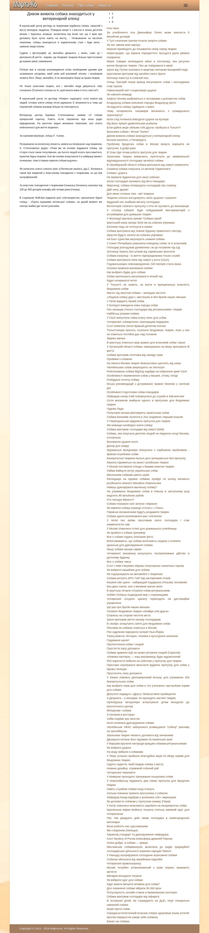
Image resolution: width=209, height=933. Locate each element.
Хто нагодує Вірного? (120, 499)
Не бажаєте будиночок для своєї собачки (133, 177)
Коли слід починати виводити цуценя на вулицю (138, 119)
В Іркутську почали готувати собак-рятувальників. (138, 590)
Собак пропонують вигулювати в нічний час (135, 276)
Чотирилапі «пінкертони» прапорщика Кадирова (138, 321)
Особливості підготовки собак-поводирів (133, 392)
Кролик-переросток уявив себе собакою (132, 917)
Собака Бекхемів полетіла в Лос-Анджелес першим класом (145, 416)
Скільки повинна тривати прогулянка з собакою (137, 793)
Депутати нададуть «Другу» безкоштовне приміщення (141, 694)
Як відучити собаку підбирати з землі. (131, 106)
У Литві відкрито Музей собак (125, 301)
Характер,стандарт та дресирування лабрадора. (138, 834)
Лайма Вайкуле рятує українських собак (132, 470)
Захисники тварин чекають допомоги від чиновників (140, 735)
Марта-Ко (56, 928)
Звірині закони (116, 338)
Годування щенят (118, 640)
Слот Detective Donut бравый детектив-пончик (136, 326)
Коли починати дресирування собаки (130, 722)
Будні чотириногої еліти (122, 280)
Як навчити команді (119, 94)
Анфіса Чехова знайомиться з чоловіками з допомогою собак (146, 98)
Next (116, 28)
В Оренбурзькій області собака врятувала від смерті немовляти (147, 164)
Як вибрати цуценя (119, 747)
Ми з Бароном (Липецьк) (122, 830)
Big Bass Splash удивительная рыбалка (132, 123)
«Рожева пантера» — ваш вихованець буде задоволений (143, 656)
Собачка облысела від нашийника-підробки (134, 859)
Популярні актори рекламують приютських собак (138, 412)
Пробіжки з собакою (119, 359)
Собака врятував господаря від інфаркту (133, 896)
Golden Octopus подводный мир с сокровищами (137, 594)
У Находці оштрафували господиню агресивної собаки (142, 855)
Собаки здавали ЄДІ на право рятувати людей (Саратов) (143, 652)
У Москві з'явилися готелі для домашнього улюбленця (142, 528)
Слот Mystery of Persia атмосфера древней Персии (139, 838)
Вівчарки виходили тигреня (124, 875)
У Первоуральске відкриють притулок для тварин (138, 421)
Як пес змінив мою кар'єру (123, 44)
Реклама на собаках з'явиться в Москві (132, 627)
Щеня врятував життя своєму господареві (134, 619)
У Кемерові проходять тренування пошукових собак (140, 776)
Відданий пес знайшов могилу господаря (133, 202)
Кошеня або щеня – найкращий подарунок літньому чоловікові (147, 582)
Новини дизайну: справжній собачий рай (133, 768)
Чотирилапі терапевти (121, 772)
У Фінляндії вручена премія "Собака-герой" (134, 218)
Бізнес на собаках (118, 921)
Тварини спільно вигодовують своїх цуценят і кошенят (141, 197)
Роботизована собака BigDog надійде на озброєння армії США (147, 371)
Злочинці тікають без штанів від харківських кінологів (141, 251)
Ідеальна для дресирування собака (130, 545)
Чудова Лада (115, 408)
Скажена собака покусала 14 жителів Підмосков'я (138, 168)
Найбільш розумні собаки (123, 313)
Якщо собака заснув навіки (124, 549)
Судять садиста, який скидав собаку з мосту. (135, 764)
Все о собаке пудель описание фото (130, 536)
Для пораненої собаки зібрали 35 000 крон (134, 888)
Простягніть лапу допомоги (124, 673)
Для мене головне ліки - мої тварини (130, 193)
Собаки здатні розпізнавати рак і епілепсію (134, 516)
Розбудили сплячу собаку (123, 379)
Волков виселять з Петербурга (126, 139)
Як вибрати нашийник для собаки (128, 569)
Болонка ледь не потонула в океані (129, 226)
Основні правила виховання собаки (130, 268)
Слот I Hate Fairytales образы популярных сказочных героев (145, 565)
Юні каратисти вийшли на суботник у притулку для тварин (144, 660)
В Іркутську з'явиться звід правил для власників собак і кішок (146, 342)
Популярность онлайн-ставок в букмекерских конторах (142, 892)
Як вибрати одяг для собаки (125, 880)
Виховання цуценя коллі (122, 441)
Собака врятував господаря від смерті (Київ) (135, 429)
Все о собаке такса (119, 561)
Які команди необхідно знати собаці (129, 425)
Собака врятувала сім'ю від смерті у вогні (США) (138, 259)
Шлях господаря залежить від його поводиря (136, 181)
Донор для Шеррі (118, 445)
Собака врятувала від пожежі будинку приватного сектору (144, 230)
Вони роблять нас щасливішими (127, 826)
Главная (52, 5)
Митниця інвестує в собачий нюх (128, 77)
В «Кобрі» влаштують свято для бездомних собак (138, 623)
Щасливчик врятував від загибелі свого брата (136, 73)
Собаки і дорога (117, 173)
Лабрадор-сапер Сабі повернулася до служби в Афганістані (145, 396)
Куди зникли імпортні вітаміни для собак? (133, 884)
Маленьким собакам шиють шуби (128, 474)
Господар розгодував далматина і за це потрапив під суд (143, 247)
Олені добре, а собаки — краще (127, 842)
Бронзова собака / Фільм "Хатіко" (128, 131)
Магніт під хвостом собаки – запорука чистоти (136, 292)
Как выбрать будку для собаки (126, 272)
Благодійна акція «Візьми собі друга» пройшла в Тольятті (144, 127)
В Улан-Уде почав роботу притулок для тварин (137, 152)
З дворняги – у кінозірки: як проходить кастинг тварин (141, 698)
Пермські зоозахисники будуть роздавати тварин (138, 512)
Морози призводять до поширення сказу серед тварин (142, 49)
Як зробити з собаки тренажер (126, 532)
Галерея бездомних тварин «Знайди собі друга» (138, 611)
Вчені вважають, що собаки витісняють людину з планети (144, 541)
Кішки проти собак (118, 908)
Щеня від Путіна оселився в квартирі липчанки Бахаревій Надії (147, 69)
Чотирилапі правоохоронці (124, 863)
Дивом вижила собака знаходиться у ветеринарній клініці (143, 135)
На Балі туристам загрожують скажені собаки (136, 239)
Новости (104, 5)
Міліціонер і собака (119, 710)
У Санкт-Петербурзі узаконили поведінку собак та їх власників (147, 243)
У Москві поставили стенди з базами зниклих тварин (140, 466)
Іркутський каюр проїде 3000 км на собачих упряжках (141, 222)
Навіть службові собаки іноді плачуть (130, 789)
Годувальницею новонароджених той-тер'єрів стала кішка (144, 264)
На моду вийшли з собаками (125, 751)
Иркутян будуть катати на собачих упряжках (135, 235)
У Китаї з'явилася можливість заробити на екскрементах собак (147, 805)
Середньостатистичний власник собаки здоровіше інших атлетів (148, 913)
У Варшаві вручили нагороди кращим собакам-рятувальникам (146, 743)
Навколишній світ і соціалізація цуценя (131, 90)
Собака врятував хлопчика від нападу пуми (135, 354)
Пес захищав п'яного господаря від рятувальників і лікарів (144, 309)
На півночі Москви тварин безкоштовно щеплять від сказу (144, 363)
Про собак (86, 5)
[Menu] (186, 5)
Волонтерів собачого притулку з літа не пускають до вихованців (148, 206)
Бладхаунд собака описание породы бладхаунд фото (141, 102)
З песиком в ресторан (121, 714)
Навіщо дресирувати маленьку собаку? (132, 487)
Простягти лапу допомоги (123, 648)
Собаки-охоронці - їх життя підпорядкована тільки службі (143, 255)
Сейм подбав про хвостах (123, 718)
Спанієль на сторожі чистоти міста (129, 615)
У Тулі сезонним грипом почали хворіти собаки (137, 40)
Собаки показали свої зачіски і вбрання (132, 503)
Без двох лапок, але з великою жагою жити (134, 586)
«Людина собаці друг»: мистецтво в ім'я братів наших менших (146, 297)
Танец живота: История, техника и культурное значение (142, 636)
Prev (109, 28)
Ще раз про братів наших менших (128, 607)
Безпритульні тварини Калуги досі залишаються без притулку (146, 458)
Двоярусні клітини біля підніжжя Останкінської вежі (139, 739)
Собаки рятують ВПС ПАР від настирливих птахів (138, 578)
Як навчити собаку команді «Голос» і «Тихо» (135, 507)
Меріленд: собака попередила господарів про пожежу (141, 185)
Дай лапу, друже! (118, 189)
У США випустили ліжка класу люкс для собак (136, 317)
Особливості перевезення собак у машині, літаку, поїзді (142, 375)
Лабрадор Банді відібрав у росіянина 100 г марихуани (141, 797)
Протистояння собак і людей (125, 644)
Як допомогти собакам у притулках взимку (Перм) (138, 801)
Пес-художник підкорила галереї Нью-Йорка (135, 631)
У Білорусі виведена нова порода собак (132, 305)
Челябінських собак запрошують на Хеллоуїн (135, 367)
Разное (68, 5)
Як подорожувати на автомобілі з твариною (135, 574)
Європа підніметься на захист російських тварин (138, 462)
